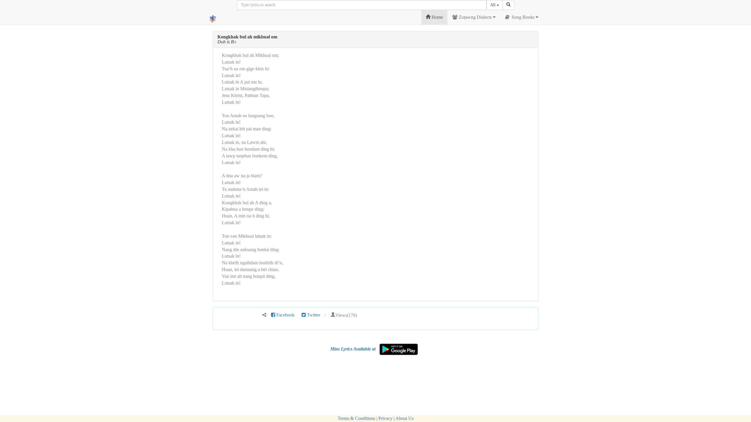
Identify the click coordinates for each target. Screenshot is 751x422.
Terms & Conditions (356, 418)
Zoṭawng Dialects (475, 17)
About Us (404, 418)
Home (436, 17)
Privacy (385, 418)
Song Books (523, 17)
